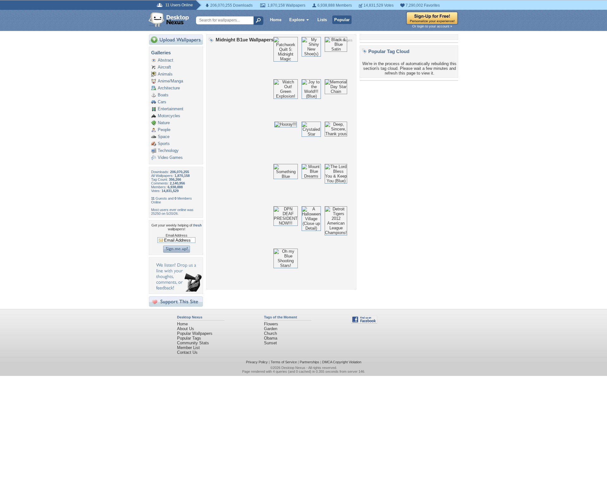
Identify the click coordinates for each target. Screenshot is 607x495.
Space (163, 136)
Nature (164, 122)
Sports (164, 143)
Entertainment (170, 108)
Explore (296, 19)
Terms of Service (284, 362)
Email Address (176, 235)
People (164, 129)
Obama (270, 338)
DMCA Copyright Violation (341, 362)
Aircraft (164, 67)
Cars (162, 102)
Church (270, 333)
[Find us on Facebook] (364, 322)
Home (275, 19)
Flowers (271, 324)
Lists (322, 19)
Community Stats (193, 343)
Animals (165, 74)
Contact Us (187, 352)
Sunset (270, 343)
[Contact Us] (178, 290)
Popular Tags (189, 338)
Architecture (169, 88)
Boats (163, 95)
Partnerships (309, 362)
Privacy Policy (257, 362)
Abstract (165, 60)
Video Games (170, 157)
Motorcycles (169, 115)
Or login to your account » (432, 26)
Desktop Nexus (293, 368)
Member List (188, 347)
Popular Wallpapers (194, 333)
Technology (168, 150)
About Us (185, 328)
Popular (342, 19)
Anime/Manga (170, 81)
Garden (270, 328)
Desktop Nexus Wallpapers (169, 19)
